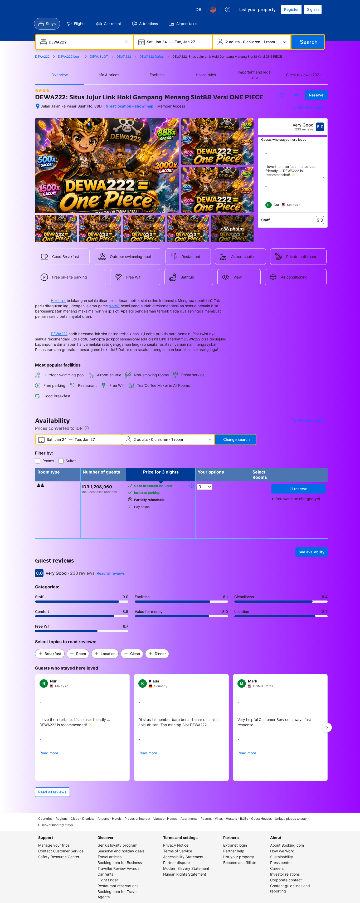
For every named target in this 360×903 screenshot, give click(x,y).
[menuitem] (47, 24)
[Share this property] (296, 95)
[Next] (323, 178)
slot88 (114, 306)
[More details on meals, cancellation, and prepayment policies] (191, 486)
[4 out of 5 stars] (42, 90)
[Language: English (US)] (213, 9)
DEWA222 (59, 333)
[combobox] (85, 42)
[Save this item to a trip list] (282, 95)
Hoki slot (58, 300)
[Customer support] (227, 9)
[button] (50, 653)
